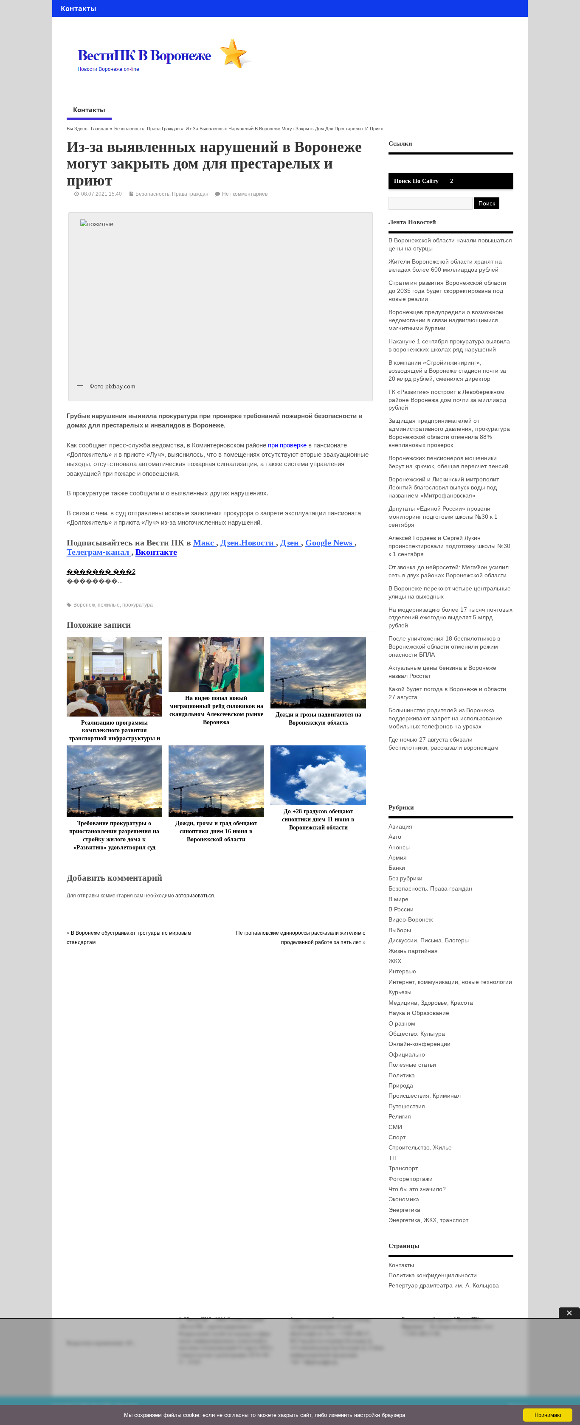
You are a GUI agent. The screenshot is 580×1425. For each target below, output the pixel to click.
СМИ (395, 1127)
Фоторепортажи (411, 1179)
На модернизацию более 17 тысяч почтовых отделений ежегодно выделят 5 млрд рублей (450, 618)
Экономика (404, 1199)
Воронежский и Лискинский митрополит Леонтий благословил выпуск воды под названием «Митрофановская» (444, 487)
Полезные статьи (412, 1065)
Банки (397, 868)
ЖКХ (395, 961)
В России (401, 909)
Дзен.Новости (248, 542)
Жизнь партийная (413, 951)
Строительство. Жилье (420, 1147)
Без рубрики (405, 878)
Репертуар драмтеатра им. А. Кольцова (444, 1285)
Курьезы (400, 992)
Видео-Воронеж (411, 919)
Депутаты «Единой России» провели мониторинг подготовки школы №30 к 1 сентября (443, 517)
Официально (407, 1054)
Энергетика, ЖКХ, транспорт (428, 1220)
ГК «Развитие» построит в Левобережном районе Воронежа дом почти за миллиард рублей (447, 400)
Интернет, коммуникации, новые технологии (450, 982)
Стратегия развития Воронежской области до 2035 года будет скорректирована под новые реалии (447, 291)
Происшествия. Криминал (425, 1096)
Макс (204, 542)
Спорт (397, 1137)
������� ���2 (101, 571)
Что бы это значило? (417, 1189)
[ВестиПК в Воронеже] (168, 88)
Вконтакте (156, 552)
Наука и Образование (419, 1013)
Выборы (400, 930)
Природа (401, 1085)
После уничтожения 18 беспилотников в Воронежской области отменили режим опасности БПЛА (444, 646)
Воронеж (84, 605)
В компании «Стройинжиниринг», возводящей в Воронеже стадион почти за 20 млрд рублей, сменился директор (447, 371)
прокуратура (137, 605)
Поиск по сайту (416, 181)
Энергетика (404, 1210)
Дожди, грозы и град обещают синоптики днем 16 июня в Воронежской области (216, 831)
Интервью (402, 971)
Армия (398, 857)
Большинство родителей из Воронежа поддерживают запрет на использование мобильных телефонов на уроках (445, 718)
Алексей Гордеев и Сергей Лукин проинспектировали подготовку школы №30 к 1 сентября (449, 546)
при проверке (287, 445)
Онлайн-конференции (419, 1044)
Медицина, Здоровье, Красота (431, 1003)
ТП (393, 1158)
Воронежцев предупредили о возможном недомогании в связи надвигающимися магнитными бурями (446, 320)
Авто (395, 837)
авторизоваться (194, 896)
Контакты (78, 8)
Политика (402, 1075)
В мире (398, 899)
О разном (402, 1023)
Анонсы (399, 847)
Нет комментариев (244, 194)
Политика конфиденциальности (433, 1275)
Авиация (400, 827)
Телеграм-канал (99, 552)
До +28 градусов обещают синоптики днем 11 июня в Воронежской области (318, 819)
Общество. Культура (417, 1034)
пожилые (109, 605)
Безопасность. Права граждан (147, 128)
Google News (330, 542)
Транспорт (403, 1168)
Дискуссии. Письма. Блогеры (429, 940)
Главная (99, 128)
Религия (400, 1116)
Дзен (290, 542)
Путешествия (407, 1106)
